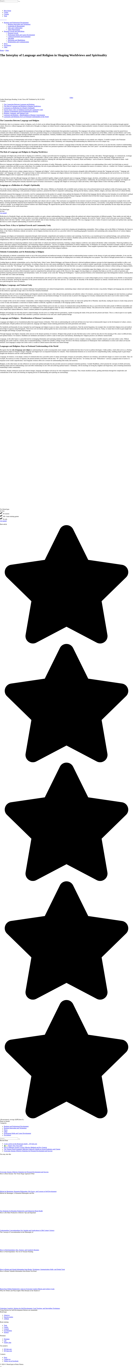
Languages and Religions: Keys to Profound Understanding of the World (26, 117)
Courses (6, 14)
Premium (6, 1339)
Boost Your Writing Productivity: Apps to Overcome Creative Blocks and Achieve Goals (27, 1289)
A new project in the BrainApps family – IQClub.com (20, 1144)
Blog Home (7, 10)
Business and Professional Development (16, 22)
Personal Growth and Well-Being (14, 31)
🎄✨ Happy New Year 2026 (13, 1145)
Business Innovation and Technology (19, 24)
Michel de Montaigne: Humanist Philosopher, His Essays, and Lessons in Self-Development (28, 1191)
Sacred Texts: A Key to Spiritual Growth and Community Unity (23, 110)
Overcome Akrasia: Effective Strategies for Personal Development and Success (28, 1151)
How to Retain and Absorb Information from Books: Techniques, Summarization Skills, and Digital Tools (32, 1269)
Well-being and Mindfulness (16, 40)
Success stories (8, 1317)
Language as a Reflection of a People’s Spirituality (19, 108)
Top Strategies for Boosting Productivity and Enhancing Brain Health (21, 1211)
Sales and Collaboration (15, 28)
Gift (5, 1341)
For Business (8, 1330)
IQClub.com (8, 1349)
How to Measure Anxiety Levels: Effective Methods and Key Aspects (25, 1147)
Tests (5, 16)
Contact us (7, 1359)
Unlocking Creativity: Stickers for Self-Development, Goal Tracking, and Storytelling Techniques (30, 1308)
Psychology (7, 45)
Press (5, 1357)
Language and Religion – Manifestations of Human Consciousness (24, 115)
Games (6, 12)
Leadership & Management (16, 26)
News (5, 43)
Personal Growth (13, 33)
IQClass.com (8, 1351)
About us (7, 1315)
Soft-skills (11, 38)
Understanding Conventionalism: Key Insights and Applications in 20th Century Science (27, 1230)
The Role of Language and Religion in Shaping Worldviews (22, 106)
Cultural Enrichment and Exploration (19, 36)
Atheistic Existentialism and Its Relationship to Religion (21, 111)
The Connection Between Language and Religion (19, 104)
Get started (3, 213)
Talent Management (14, 29)
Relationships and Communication (18, 42)
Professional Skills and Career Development (21, 35)
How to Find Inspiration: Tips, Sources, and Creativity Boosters (19, 1250)
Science (6, 1332)
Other (5, 47)
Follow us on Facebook (11, 1361)
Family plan (7, 1342)
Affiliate (6, 1319)
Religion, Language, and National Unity (16, 113)
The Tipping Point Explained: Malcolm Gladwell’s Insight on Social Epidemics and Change (32, 1149)
